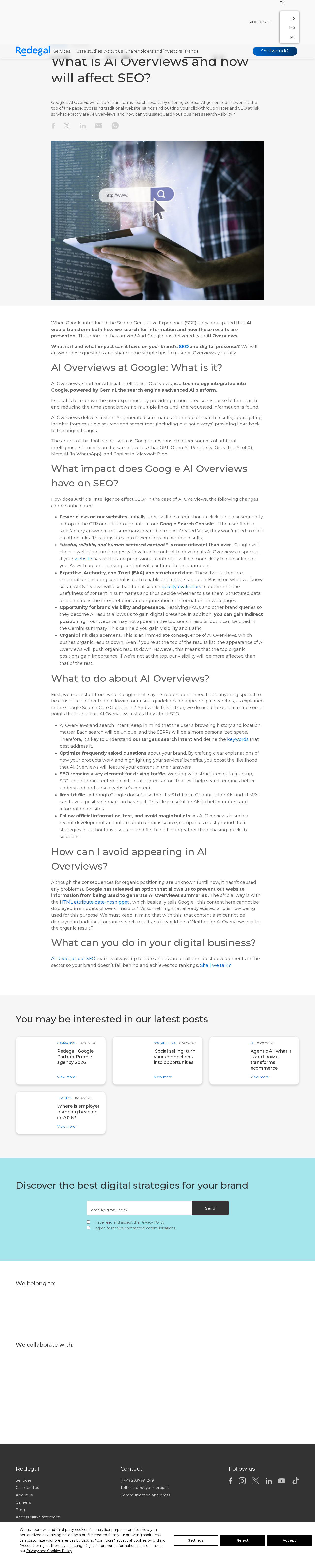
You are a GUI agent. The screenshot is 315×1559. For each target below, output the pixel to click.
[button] (282, 2)
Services (62, 51)
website (83, 558)
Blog (20, 1509)
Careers (23, 1502)
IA (252, 1043)
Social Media (164, 1043)
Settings (196, 1540)
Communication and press (145, 1495)
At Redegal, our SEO (73, 958)
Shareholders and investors (153, 51)
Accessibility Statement (38, 1517)
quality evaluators (181, 586)
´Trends (64, 1098)
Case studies (89, 51)
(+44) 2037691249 (137, 1480)
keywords (238, 739)
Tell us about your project (144, 1487)
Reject (243, 1540)
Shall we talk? (275, 51)
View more (66, 1077)
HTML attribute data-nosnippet (94, 902)
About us (113, 51)
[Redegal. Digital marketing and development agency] (35, 51)
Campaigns (66, 1043)
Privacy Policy (152, 1222)
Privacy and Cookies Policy (49, 1551)
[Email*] (145, 1210)
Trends (191, 51)
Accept (289, 1540)
